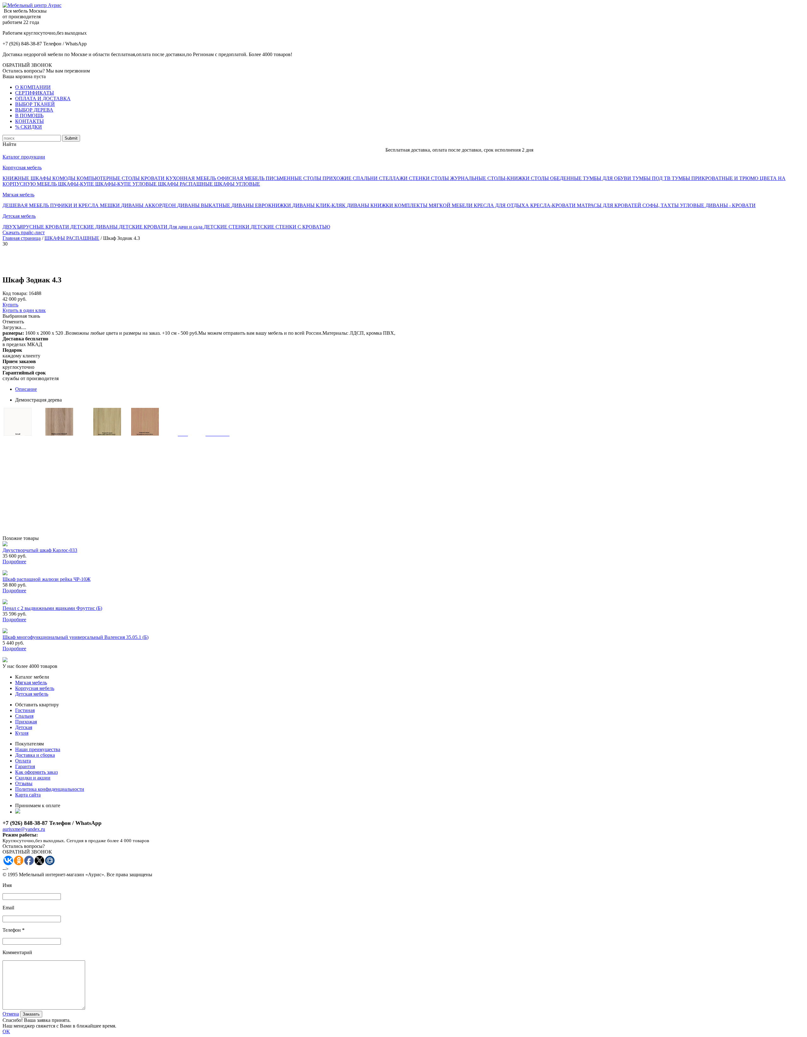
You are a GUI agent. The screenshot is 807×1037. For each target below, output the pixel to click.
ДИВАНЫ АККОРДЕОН (149, 205)
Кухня (21, 733)
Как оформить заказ (36, 772)
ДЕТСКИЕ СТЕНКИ (227, 226)
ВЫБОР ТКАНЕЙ (35, 104)
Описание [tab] (26, 389)
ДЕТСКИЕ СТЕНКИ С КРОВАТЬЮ (290, 226)
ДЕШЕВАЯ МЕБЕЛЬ (26, 205)
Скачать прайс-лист (24, 232)
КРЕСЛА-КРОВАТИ (553, 205)
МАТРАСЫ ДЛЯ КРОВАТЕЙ (609, 205)
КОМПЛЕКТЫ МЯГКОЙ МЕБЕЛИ (434, 205)
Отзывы (23, 783)
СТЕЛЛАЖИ (394, 178)
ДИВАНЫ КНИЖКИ (370, 205)
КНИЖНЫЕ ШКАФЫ (27, 178)
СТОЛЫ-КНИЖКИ (509, 178)
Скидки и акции (32, 777)
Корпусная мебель (22, 167)
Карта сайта (28, 794)
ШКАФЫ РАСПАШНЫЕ (186, 184)
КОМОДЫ (64, 178)
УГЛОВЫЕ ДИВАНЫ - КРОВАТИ (718, 205)
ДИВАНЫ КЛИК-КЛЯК (319, 205)
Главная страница (22, 238)
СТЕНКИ (420, 178)
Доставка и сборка (35, 755)
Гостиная (25, 710)
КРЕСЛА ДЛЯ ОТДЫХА (502, 205)
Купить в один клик (24, 310)
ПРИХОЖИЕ (337, 178)
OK (6, 1031)
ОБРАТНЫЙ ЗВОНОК (27, 65)
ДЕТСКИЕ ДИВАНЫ (94, 226)
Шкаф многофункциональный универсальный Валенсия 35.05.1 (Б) (75, 637)
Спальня (24, 716)
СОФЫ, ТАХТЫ (661, 205)
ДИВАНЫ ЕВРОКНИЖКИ (261, 205)
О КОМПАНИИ (33, 87)
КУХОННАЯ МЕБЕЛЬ (191, 178)
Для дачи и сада (186, 226)
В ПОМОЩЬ (29, 115)
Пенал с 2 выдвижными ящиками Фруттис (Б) (52, 608)
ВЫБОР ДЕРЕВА (34, 110)
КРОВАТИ (153, 178)
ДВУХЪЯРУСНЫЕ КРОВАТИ (36, 226)
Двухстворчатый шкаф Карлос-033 (40, 550)
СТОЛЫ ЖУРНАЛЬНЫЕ (459, 178)
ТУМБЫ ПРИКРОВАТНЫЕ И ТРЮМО (716, 178)
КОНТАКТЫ (29, 121)
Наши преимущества (37, 749)
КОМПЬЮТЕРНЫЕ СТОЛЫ (109, 178)
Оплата (23, 760)
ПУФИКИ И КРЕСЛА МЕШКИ (85, 205)
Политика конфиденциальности (49, 789)
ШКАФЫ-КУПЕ (76, 184)
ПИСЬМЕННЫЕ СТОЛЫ (294, 178)
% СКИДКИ (28, 127)
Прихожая (26, 721)
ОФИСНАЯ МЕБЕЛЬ (241, 178)
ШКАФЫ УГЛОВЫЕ (237, 184)
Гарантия (25, 766)
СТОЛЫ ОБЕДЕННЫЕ (557, 178)
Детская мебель (19, 216)
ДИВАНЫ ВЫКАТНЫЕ (204, 205)
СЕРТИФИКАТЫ (34, 93)
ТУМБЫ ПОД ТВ (652, 178)
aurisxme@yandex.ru (24, 829)
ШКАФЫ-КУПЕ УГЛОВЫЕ (126, 184)
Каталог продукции (24, 156)
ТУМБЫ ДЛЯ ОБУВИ (607, 178)
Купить (10, 304)
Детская (23, 727)
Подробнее (14, 561)
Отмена (11, 1014)
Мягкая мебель (18, 194)
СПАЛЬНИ (366, 178)
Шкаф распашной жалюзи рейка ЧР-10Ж (46, 579)
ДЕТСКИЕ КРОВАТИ (144, 226)
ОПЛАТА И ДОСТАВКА (43, 98)
